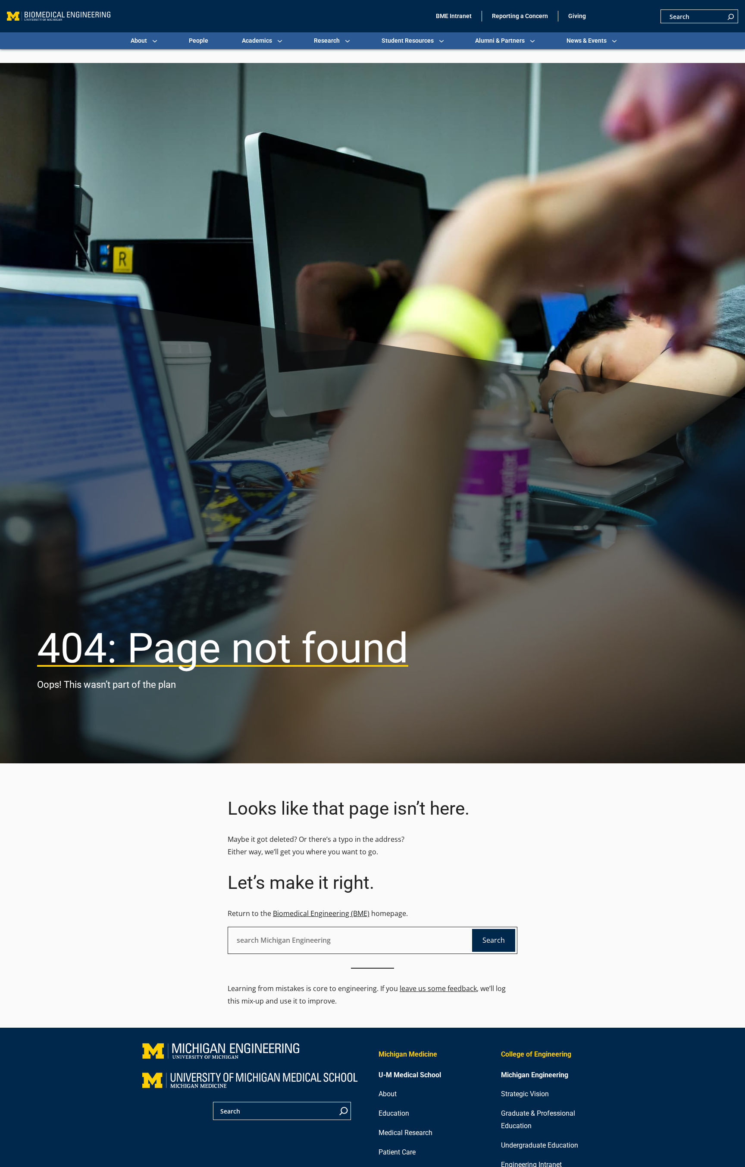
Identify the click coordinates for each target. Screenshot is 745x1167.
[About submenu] (155, 41)
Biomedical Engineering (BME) (321, 913)
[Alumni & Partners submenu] (532, 41)
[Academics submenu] (280, 41)
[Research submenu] (347, 41)
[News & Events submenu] (614, 41)
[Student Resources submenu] (441, 41)
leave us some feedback (438, 988)
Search (493, 940)
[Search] (731, 16)
